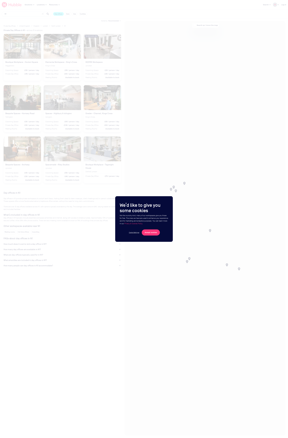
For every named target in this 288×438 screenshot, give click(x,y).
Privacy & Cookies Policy (133, 224)
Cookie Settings (134, 232)
